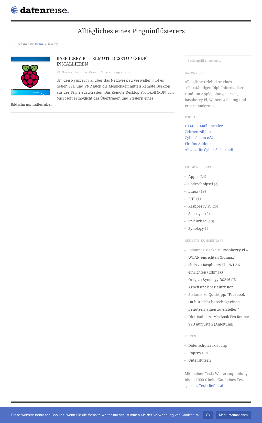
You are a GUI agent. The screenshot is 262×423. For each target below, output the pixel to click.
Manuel (93, 72)
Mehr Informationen (233, 415)
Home (39, 44)
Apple (193, 177)
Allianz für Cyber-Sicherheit (209, 150)
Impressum (198, 353)
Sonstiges (196, 214)
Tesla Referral (211, 386)
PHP (191, 199)
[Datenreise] (41, 9)
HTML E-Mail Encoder (204, 126)
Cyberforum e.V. (199, 138)
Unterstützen (199, 360)
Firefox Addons (198, 144)
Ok (208, 415)
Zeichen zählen (198, 132)
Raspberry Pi (122, 72)
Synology (196, 228)
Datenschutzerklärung (207, 345)
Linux (108, 72)
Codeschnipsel (200, 184)
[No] (255, 415)
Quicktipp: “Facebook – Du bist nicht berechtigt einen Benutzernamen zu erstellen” (218, 301)
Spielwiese (197, 221)
